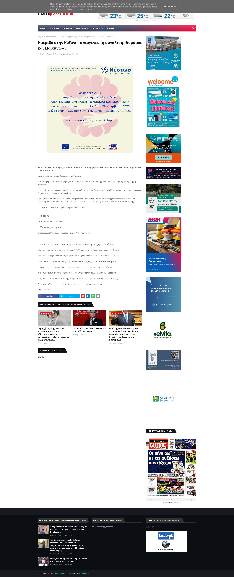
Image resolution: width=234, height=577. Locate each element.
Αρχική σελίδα (43, 37)
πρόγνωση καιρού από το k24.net (145, 20)
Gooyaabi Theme (84, 573)
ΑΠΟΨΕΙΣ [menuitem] (111, 28)
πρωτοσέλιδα (167, 503)
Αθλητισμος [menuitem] (82, 28)
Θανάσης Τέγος (46, 54)
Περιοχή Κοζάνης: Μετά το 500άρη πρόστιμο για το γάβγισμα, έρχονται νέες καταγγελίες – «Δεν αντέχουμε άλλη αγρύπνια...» (53, 334)
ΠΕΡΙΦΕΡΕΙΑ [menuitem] (97, 28)
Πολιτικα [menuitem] (68, 28)
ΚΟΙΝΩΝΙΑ (54, 37)
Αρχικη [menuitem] (43, 28)
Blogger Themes (58, 573)
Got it (181, 7)
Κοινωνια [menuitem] (54, 28)
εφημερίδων (177, 503)
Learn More (170, 7)
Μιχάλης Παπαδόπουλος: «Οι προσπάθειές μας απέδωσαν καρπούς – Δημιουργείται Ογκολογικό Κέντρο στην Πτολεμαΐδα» (124, 334)
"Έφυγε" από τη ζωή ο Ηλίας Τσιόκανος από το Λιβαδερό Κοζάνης (68, 560)
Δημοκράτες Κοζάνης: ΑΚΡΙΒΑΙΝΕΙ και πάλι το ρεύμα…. (89, 330)
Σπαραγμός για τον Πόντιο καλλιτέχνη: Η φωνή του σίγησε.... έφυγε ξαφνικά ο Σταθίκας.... (68, 529)
